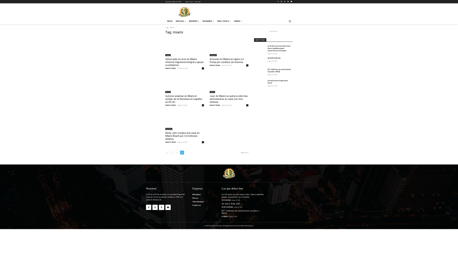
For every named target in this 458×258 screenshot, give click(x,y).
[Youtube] (291, 1)
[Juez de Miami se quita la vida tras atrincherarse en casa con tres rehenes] (229, 83)
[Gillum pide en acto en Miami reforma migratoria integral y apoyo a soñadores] (184, 46)
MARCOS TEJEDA (170, 68)
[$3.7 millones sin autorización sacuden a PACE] (260, 72)
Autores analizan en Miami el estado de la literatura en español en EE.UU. (183, 99)
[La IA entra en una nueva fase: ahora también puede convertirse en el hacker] (260, 49)
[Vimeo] (288, 1)
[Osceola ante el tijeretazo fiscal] (260, 84)
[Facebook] (278, 1)
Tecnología (226, 200)
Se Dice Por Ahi (227, 207)
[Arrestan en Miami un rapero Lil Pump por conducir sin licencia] (229, 46)
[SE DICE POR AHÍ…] (260, 61)
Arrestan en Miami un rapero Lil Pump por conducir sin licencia (227, 61)
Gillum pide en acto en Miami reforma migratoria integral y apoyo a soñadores (184, 62)
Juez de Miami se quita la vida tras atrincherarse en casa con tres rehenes (229, 99)
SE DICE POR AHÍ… (274, 58)
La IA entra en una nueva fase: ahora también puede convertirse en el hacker (279, 48)
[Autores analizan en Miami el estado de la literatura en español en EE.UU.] (184, 83)
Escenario (213, 55)
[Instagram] (281, 1)
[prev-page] (167, 153)
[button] (290, 21)
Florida (168, 55)
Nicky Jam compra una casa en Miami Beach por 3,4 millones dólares (182, 136)
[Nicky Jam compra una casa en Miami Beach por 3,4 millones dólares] (184, 120)
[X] (284, 1)
